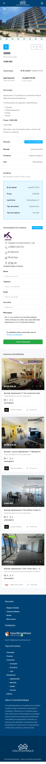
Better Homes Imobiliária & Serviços (20, 585)
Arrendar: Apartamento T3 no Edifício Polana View (23, 510)
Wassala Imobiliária (16, 410)
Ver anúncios (37, 227)
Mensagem (7, 313)
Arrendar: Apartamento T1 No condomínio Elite (22, 393)
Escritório (13, 667)
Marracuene (11, 619)
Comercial (10, 660)
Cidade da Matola (13, 611)
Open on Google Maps (34, 142)
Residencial (11, 675)
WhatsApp (13, 257)
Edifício (9, 694)
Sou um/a (7, 302)
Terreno (13, 690)
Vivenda (10, 656)
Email (5, 292)
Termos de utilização (14, 335)
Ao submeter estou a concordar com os (21, 333)
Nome (5, 271)
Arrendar (7, 53)
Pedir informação (23, 342)
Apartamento (15, 679)
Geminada (10, 652)
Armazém (13, 664)
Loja (11, 671)
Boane (9, 615)
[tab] (6, 47)
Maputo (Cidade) (13, 608)
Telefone (6, 282)
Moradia (13, 682)
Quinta (12, 686)
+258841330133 (16, 247)
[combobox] (23, 307)
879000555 (13, 252)
